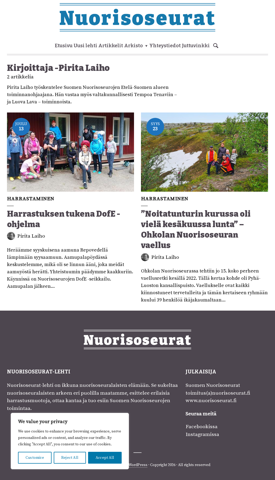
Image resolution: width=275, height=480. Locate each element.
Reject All (69, 457)
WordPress (137, 465)
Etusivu (64, 46)
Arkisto (133, 46)
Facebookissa (202, 427)
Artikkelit (110, 46)
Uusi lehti (85, 46)
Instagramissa (202, 434)
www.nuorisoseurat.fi (211, 401)
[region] (70, 441)
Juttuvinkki (196, 46)
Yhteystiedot (165, 46)
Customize (35, 457)
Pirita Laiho (31, 236)
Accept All (105, 457)
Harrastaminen (30, 199)
